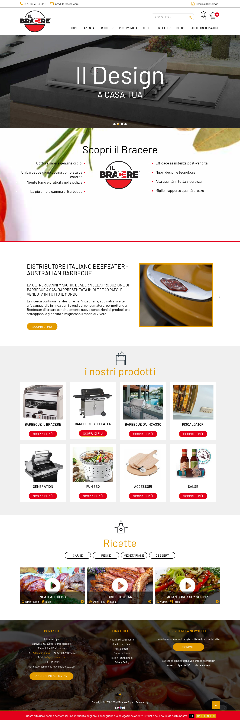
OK (191, 716)
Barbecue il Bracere (43, 424)
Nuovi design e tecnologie (175, 172)
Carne (78, 555)
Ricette (163, 27)
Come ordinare (122, 653)
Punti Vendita (128, 27)
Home (74, 27)
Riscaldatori (193, 424)
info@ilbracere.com (55, 657)
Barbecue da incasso (143, 424)
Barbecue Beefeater (93, 424)
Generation (43, 486)
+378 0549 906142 (41, 652)
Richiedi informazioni (51, 676)
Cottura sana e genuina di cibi (59, 163)
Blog (179, 27)
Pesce (106, 555)
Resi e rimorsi (122, 648)
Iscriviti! (188, 647)
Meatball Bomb (53, 597)
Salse (193, 486)
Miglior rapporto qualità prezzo (179, 190)
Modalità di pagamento (122, 639)
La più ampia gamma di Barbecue (56, 191)
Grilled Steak (120, 597)
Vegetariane (134, 555)
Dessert (162, 555)
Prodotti (105, 27)
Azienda (89, 27)
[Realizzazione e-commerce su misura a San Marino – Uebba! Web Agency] (120, 707)
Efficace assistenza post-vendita (181, 163)
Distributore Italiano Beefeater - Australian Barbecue (77, 270)
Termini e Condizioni (121, 657)
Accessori (143, 486)
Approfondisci (206, 716)
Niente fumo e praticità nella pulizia (54, 182)
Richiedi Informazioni (204, 27)
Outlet (148, 27)
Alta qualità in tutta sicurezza (178, 181)
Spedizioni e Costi (121, 644)
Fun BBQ (93, 486)
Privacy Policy (122, 662)
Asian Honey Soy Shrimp (187, 597)
